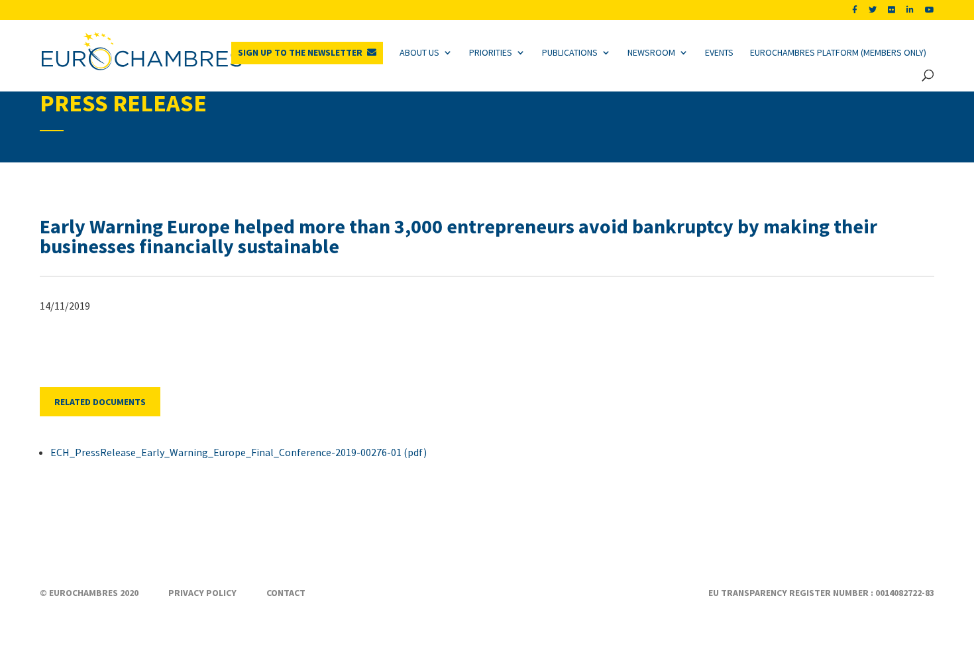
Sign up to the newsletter (300, 52)
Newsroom (651, 52)
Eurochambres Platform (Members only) (838, 52)
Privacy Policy (202, 593)
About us (419, 52)
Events (719, 52)
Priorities (490, 52)
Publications (570, 52)
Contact (285, 593)
